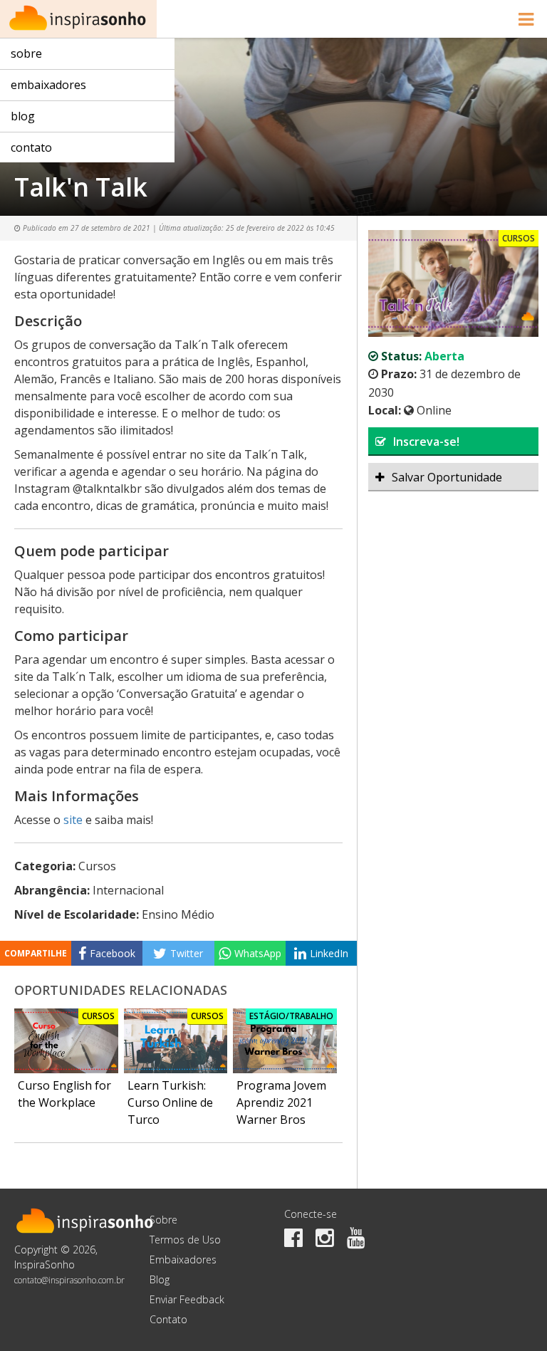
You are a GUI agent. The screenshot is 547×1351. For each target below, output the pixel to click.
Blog (23, 116)
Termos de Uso (185, 1239)
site (73, 820)
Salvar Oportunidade (447, 477)
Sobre (26, 53)
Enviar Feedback (187, 1299)
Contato (31, 147)
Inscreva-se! (426, 441)
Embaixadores (48, 85)
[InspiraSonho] (78, 19)
